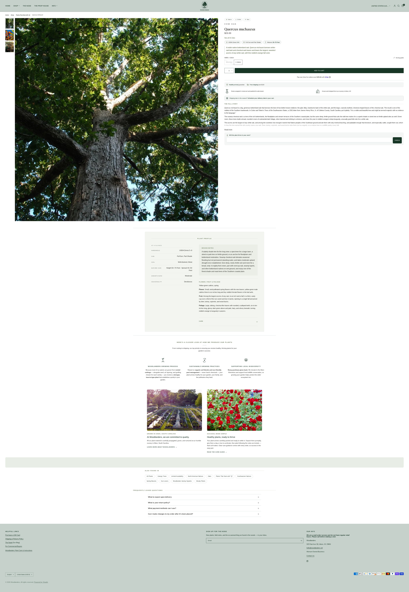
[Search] (398, 6)
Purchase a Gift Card (12, 535)
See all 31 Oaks (229, 38)
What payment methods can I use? (162, 508)
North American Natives (195, 476)
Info (54, 6)
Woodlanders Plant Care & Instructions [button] (18, 550)
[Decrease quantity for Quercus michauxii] (226, 70)
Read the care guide (216, 452)
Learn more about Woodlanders (161, 447)
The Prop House (41, 6)
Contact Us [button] (310, 556)
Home (7, 6)
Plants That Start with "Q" (23, 15)
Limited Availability (177, 476)
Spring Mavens (151, 481)
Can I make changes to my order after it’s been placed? (170, 514)
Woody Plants (200, 481)
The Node (27, 6)
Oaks (209, 476)
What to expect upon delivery (160, 497)
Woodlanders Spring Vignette (182, 481)
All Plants (150, 476)
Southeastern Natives (244, 476)
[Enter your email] (301, 540)
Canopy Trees (162, 476)
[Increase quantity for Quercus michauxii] (232, 70)
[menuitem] (8, 6)
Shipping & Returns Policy (14, 539)
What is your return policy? (159, 503)
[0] (402, 6)
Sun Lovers (164, 481)
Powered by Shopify (41, 582)
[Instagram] (309, 561)
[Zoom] (214, 23)
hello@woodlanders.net (315, 548)
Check (397, 140)
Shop (15, 6)
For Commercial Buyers (13, 546)
